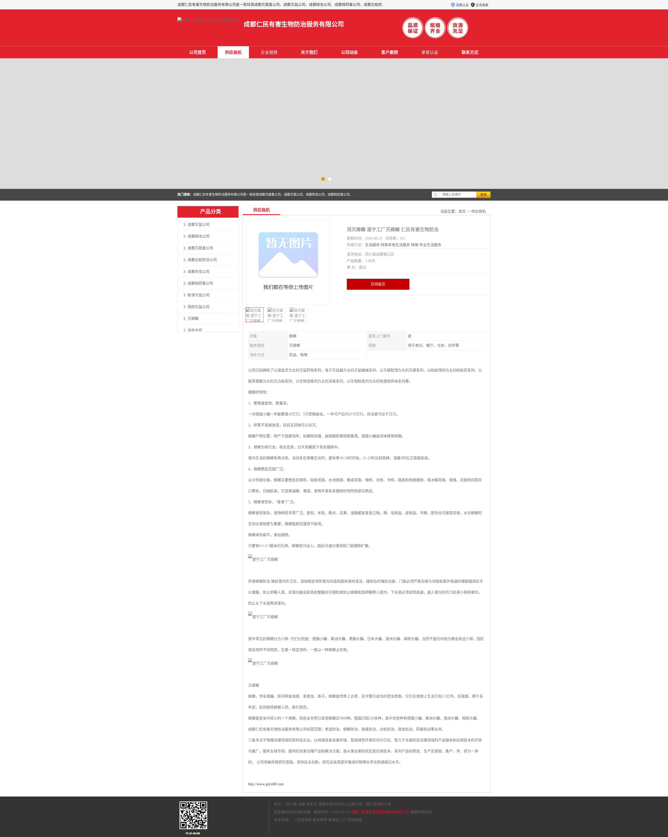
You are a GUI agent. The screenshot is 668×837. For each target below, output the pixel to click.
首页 (462, 211)
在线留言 (378, 284)
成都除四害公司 (200, 283)
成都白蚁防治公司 (202, 260)
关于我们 (309, 52)
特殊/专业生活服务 (426, 245)
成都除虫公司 (199, 236)
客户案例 (389, 52)
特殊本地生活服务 (395, 245)
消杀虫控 (195, 330)
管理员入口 (337, 820)
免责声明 (320, 820)
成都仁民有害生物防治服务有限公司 (379, 812)
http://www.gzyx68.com (266, 784)
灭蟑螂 (193, 319)
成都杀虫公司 (199, 272)
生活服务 (372, 245)
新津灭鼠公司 (199, 295)
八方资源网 (302, 820)
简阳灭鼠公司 (199, 307)
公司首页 (197, 52)
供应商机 (233, 52)
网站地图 (355, 820)
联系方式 (470, 52)
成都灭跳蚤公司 (200, 248)
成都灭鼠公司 (199, 224)
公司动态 (349, 52)
